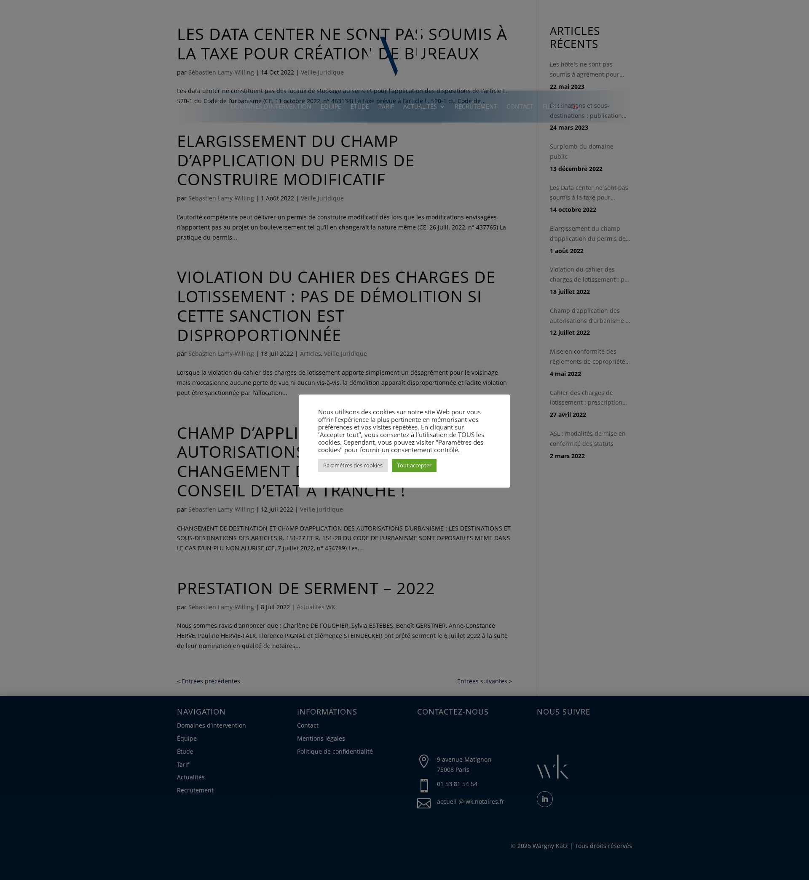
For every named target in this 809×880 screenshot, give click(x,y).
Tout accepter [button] (414, 465)
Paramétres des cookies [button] (353, 465)
